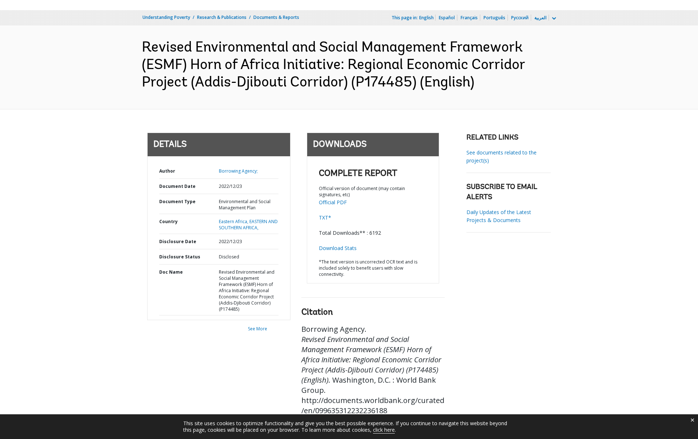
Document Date (177, 186)
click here (384, 429)
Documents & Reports (276, 17)
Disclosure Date (177, 241)
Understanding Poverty (166, 17)
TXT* (325, 217)
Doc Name (171, 272)
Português (494, 18)
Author (167, 171)
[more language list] (553, 19)
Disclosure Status (179, 257)
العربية (540, 18)
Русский (520, 18)
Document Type (177, 201)
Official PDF (333, 202)
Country (168, 221)
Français (469, 18)
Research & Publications (221, 17)
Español (447, 18)
